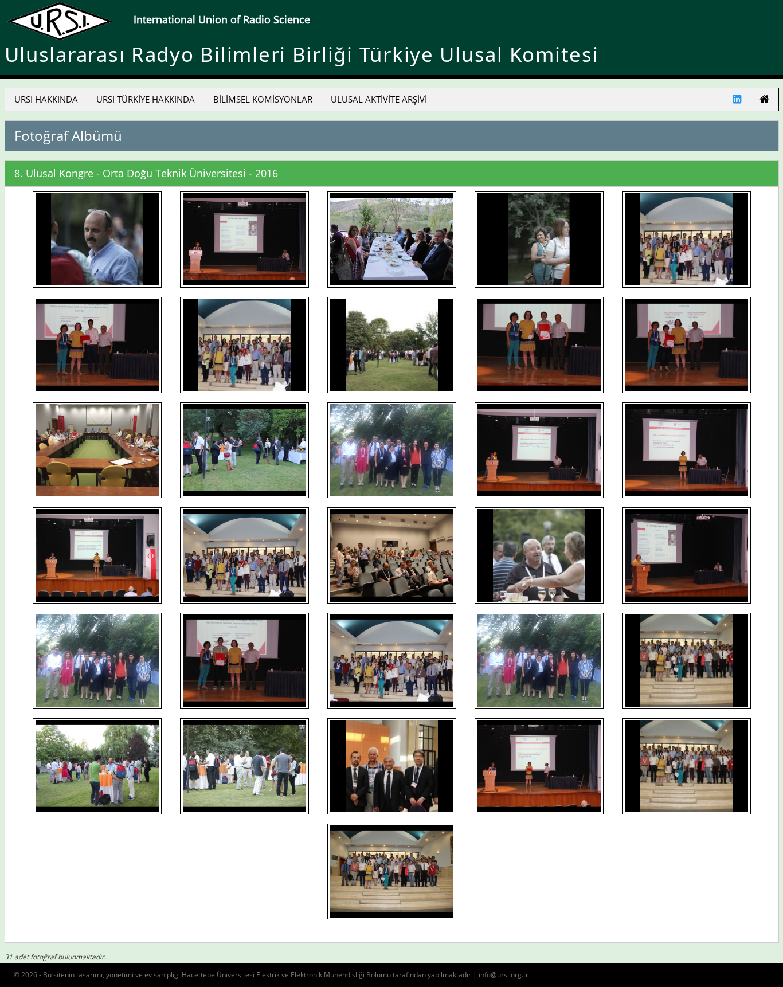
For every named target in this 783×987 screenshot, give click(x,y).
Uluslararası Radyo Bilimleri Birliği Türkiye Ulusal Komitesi (302, 54)
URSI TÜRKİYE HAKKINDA (145, 99)
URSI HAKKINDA (46, 99)
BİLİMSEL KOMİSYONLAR (262, 99)
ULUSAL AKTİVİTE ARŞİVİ (379, 99)
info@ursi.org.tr (503, 975)
